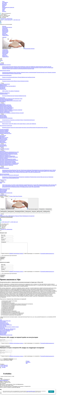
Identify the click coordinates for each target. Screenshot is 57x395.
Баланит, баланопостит (20, 171)
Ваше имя (3, 235)
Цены (3, 10)
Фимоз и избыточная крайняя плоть (42, 171)
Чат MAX (4, 367)
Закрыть (2, 258)
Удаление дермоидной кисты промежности (9, 164)
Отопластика (2, 87)
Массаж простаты (44, 176)
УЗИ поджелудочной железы (42, 184)
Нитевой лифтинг (3, 117)
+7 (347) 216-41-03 (8, 19)
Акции (3, 9)
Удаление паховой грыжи (7, 68)
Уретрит (54, 170)
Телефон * (3, 239)
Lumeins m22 (28, 123)
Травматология (5, 35)
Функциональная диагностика (6, 192)
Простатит (18, 170)
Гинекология (4, 28)
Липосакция (2, 97)
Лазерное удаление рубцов (15, 73)
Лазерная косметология (5, 132)
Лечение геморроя (4, 158)
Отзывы (4, 8)
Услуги (1, 196)
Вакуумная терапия (4, 137)
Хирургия (4, 26)
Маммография (3, 191)
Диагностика (4, 34)
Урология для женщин (4, 174)
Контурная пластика (26, 127)
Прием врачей (5, 31)
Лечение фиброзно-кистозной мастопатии (26, 77)
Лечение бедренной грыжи (7, 66)
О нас (3, 1)
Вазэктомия (25, 172)
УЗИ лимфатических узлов (25, 186)
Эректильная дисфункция (26, 170)
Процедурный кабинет (4, 148)
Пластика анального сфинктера (6, 165)
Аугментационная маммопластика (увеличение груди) (11, 98)
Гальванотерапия (3, 139)
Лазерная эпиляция (4, 131)
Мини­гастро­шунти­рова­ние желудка (21, 81)
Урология (4, 33)
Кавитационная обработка (5, 104)
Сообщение (3, 242)
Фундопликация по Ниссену (8, 67)
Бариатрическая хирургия (5, 79)
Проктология (5, 32)
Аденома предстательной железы (9, 170)
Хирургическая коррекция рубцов (9, 72)
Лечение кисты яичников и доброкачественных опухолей (12, 112)
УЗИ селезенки (51, 184)
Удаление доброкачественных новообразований (26, 72)
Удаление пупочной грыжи (47, 67)
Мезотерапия (33, 127)
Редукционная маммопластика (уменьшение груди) (10, 100)
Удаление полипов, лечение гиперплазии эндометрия (11, 109)
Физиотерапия (5, 30)
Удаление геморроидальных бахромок (8, 162)
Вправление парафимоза (24, 176)
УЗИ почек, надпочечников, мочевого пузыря (9, 326)
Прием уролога (3, 179)
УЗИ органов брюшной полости (46, 185)
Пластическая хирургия (7, 27)
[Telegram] (0, 220)
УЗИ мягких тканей (23, 184)
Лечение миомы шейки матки (6, 106)
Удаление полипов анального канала (7, 161)
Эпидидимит (27, 171)
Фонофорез (2, 136)
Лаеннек (12, 127)
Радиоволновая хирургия (35, 176)
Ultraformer (34, 123)
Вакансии (4, 5)
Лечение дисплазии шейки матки (7, 107)
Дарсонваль (2, 141)
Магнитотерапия (3, 138)
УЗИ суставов (16, 184)
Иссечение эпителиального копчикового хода (9, 163)
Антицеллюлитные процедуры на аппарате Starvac (12, 119)
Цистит (51, 170)
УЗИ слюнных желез (35, 186)
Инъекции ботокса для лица (41, 127)
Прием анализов (3, 189)
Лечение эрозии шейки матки (6, 108)
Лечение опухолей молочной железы (9, 77)
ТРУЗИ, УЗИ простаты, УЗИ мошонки (32, 185)
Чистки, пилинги (3, 116)
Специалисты (5, 2)
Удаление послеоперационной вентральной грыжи (23, 68)
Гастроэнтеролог (3, 145)
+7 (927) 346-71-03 (14, 221)
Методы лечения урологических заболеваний (9, 175)
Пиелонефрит (5, 171)
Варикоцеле (46, 170)
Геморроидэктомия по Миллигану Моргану (9, 154)
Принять (51, 391)
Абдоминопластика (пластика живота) (8, 86)
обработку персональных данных (16, 253)
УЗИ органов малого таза (7, 184)
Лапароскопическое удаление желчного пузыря (32, 67)
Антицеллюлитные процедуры (6, 118)
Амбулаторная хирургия (5, 70)
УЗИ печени (21, 185)
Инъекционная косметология (6, 125)
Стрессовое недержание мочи (34, 172)
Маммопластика (3, 85)
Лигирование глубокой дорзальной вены (10, 176)
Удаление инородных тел (5, 155)
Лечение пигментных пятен (5, 133)
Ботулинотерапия (17, 127)
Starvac (24, 123)
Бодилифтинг (3, 101)
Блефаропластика (4, 93)
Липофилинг (2, 88)
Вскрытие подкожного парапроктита (7, 156)
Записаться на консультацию (6, 217)
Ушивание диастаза (18, 67)
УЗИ (1, 182)
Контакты (4, 11)
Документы (4, 4)
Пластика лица (3, 89)
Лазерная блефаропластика (20, 95)
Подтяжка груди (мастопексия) (6, 99)
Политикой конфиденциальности (47, 253)
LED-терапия (20, 123)
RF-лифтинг (14, 123)
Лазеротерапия (3, 142)
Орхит (14, 171)
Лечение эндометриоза (5, 111)
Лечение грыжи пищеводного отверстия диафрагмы (24, 66)
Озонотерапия (3, 140)
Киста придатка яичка (18, 172)
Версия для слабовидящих (6, 18)
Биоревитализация (6, 127)
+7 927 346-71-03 (16, 19)
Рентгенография (3, 190)
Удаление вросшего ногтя (42, 72)
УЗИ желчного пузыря (31, 184)
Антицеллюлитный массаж (29, 119)
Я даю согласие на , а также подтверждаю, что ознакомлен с (27, 253)
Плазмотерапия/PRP (4, 129)
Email (2, 237)
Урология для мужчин (4, 168)
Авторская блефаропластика (8, 95)
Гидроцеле (11, 172)
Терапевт (2, 146)
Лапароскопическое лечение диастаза (43, 66)
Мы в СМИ (4, 3)
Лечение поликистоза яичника (6, 110)
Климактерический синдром (5, 105)
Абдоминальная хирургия (5, 64)
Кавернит (32, 171)
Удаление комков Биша (5, 92)
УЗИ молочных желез (15, 186)
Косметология (5, 29)
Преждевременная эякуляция (38, 170)
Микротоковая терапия (7, 123)
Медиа (3, 6)
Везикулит (10, 171)
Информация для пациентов (8, 7)
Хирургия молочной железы (6, 75)
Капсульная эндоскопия (5, 188)
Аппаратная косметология (5, 121)
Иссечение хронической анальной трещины (9, 160)
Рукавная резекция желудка (8, 81)
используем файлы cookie (31, 391)
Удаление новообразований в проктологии (9, 157)
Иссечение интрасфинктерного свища (8, 159)
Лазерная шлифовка (4, 130)
